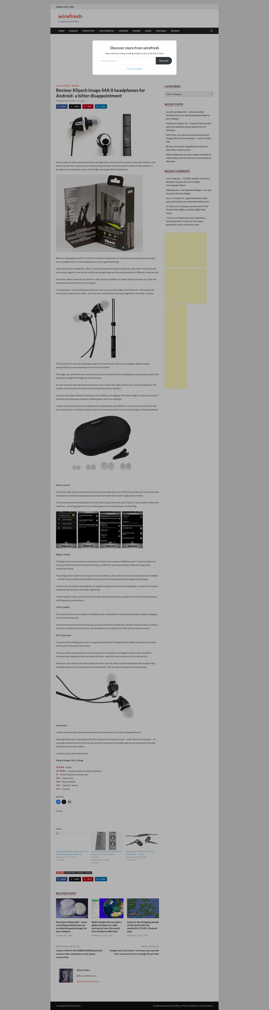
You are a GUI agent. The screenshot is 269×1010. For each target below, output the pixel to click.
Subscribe (164, 60)
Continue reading (134, 69)
